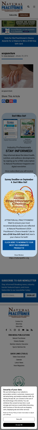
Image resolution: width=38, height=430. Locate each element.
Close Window (19, 255)
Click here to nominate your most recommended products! (19, 245)
